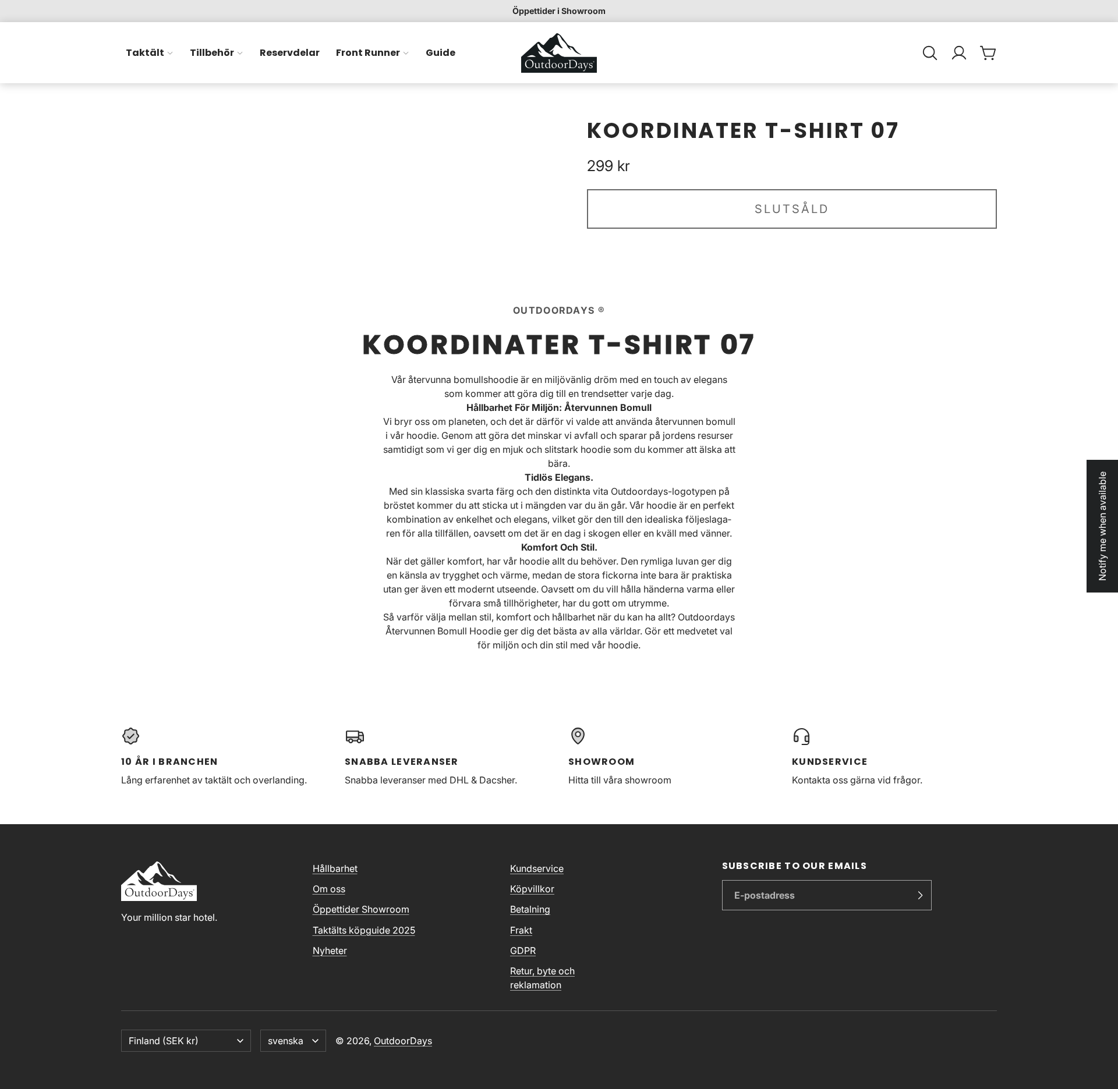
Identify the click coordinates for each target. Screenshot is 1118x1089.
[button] (930, 53)
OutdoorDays (403, 1041)
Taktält (145, 52)
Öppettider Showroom (361, 909)
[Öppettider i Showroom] (559, 11)
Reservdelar (290, 52)
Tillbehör (212, 52)
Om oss (329, 889)
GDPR (523, 950)
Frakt (521, 930)
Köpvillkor (532, 889)
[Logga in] (959, 53)
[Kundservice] (894, 756)
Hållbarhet (335, 868)
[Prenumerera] (920, 895)
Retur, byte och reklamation (542, 978)
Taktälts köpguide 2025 (364, 930)
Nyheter (330, 950)
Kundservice (537, 868)
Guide (440, 52)
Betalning (530, 909)
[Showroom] (670, 756)
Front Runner (368, 52)
